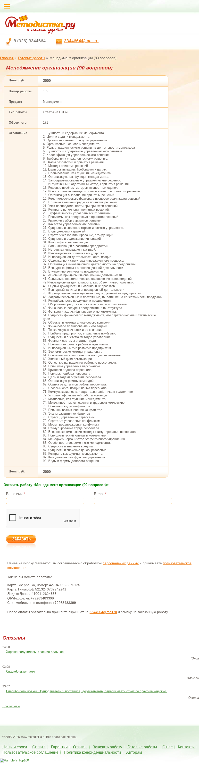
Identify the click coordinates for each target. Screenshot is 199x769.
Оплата (39, 747)
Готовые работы (31, 58)
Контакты (186, 747)
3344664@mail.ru (81, 40)
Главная (7, 58)
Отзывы (80, 747)
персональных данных (121, 563)
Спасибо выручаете (20, 671)
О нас (167, 747)
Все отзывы (11, 706)
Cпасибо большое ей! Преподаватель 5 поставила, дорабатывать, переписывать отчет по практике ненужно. (86, 691)
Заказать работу (107, 747)
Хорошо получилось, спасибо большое (35, 652)
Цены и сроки (14, 747)
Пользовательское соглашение (30, 752)
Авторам (134, 752)
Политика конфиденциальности (92, 752)
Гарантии (59, 747)
